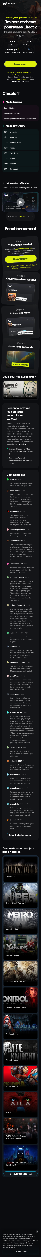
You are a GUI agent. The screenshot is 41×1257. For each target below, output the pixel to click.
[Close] (37, 1231)
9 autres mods (21, 79)
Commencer (20, 64)
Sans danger (11, 49)
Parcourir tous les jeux (20, 1174)
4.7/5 (12, 41)
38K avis (12, 45)
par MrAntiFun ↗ (28, 52)
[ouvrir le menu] (37, 3)
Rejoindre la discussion (20, 835)
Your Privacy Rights (20, 1251)
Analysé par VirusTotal (12, 52)
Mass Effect (23, 216)
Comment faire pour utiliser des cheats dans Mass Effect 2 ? (21, 451)
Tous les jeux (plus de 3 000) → (20, 17)
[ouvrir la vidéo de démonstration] (20, 202)
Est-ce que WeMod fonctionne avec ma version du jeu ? (20, 460)
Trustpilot (21, 444)
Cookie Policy (10, 1247)
